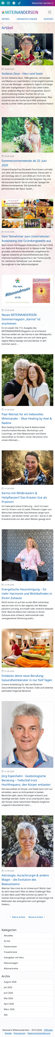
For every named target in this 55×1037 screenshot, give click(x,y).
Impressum (19, 1033)
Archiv (7, 941)
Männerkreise (11, 968)
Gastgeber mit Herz (14, 957)
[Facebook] (3, 3)
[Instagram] (8, 3)
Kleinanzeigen (11, 963)
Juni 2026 (8, 992)
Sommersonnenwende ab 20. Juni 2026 (24, 163)
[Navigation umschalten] (49, 12)
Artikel (6, 19)
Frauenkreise (10, 952)
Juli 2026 (8, 987)
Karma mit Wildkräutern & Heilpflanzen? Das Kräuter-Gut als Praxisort (24, 497)
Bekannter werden (41, 3)
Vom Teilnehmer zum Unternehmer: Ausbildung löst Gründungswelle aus (26, 238)
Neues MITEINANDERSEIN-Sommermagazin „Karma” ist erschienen (21, 319)
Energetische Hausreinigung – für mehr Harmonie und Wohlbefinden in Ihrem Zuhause (27, 593)
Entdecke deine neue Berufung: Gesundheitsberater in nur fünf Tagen (27, 678)
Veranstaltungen (27, 19)
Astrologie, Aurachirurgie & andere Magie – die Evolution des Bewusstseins (25, 879)
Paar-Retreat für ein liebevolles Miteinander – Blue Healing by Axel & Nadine (27, 418)
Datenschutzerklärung (39, 1033)
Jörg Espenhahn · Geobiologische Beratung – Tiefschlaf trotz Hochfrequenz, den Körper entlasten (26, 780)
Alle (5, 1014)
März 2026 (9, 1009)
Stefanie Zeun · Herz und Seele (22, 73)
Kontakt (48, 19)
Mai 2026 (8, 998)
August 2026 (10, 981)
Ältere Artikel (18, 917)
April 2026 (9, 1003)
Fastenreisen (10, 946)
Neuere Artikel (35, 917)
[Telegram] (14, 3)
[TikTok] (19, 3)
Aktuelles (8, 935)
